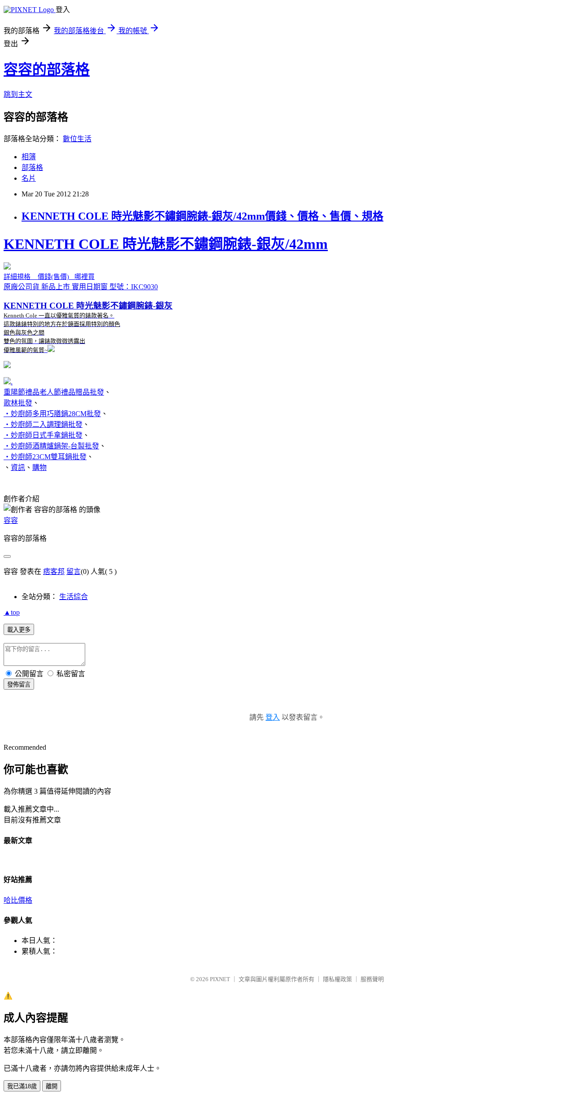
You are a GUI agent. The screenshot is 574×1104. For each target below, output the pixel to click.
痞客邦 (54, 571)
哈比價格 (18, 900)
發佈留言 (18, 684)
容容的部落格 (47, 69)
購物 (39, 467)
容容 (11, 520)
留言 (73, 571)
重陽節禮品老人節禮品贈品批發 (54, 392)
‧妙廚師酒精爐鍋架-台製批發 (51, 446)
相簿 (29, 157)
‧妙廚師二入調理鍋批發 (43, 424)
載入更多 (18, 629)
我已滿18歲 (22, 1086)
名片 (29, 178)
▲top (12, 612)
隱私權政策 (337, 979)
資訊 (18, 467)
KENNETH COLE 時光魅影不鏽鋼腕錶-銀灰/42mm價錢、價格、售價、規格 (202, 216)
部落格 (32, 167)
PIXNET (220, 979)
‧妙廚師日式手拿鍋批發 (43, 435)
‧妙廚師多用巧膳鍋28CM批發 (52, 413)
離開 (51, 1086)
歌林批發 (18, 403)
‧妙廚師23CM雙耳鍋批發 (45, 457)
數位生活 (77, 139)
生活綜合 (73, 596)
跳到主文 (18, 94)
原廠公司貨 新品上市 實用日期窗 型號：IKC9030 (166, 294)
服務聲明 (372, 979)
